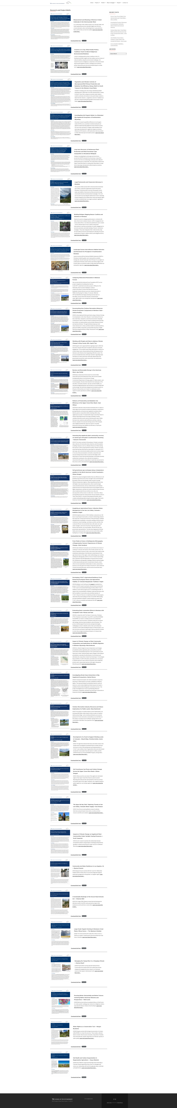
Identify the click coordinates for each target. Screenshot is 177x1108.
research (92, 584)
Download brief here (76, 948)
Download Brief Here (76, 40)
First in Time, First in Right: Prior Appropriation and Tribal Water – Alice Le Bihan (118, 18)
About (91, 2)
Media (102, 2)
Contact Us (125, 2)
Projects (97, 2)
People (118, 2)
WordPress (120, 1102)
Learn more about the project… (84, 67)
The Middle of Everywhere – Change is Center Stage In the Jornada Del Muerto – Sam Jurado (119, 39)
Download (84, 40)
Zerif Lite (109, 1102)
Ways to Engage (110, 2)
